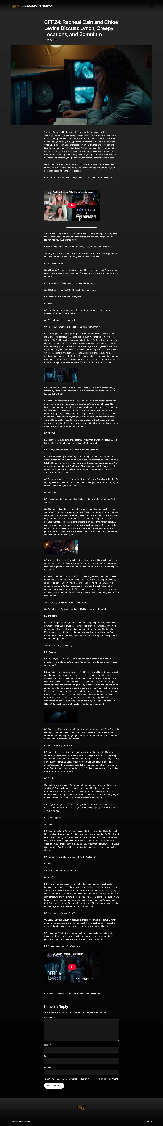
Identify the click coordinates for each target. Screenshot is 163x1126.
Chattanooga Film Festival (67, 994)
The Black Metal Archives (37, 5)
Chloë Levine (84, 994)
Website (47, 1067)
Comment (49, 1017)
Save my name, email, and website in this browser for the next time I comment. (82, 1079)
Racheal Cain (95, 994)
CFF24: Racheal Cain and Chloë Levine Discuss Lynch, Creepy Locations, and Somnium (81, 28)
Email (47, 1056)
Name (47, 1045)
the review (104, 177)
